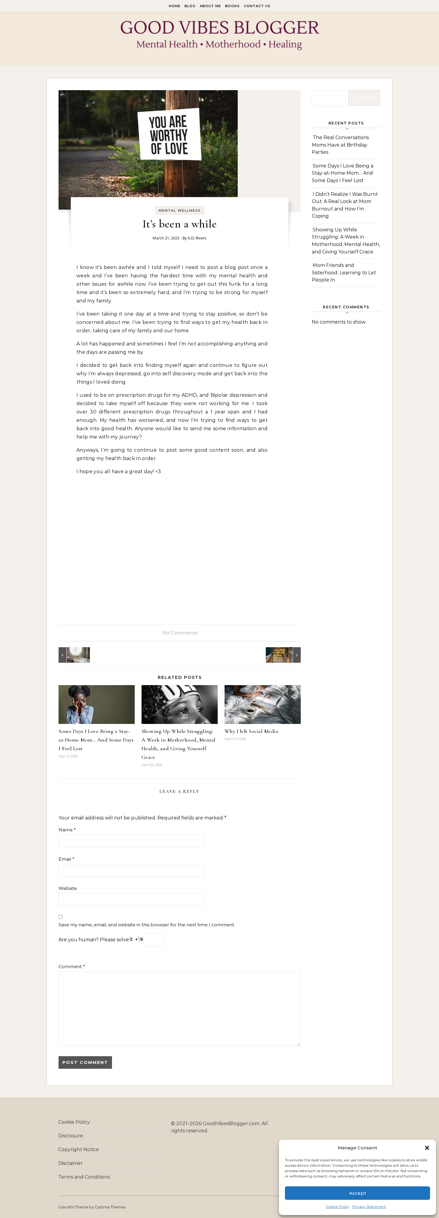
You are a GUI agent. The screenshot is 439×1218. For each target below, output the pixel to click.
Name (67, 830)
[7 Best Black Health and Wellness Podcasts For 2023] (287, 655)
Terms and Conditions (84, 1177)
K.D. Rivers (197, 238)
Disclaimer (70, 1163)
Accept (357, 1193)
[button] (427, 1148)
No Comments (179, 633)
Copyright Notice (78, 1149)
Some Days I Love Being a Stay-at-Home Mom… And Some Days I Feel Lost (96, 740)
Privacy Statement (369, 1206)
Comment (72, 966)
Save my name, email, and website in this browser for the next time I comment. (147, 925)
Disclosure (70, 1136)
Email (66, 859)
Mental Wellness (180, 210)
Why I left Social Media (252, 731)
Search (364, 98)
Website (68, 888)
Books (232, 6)
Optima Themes (110, 1207)
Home (174, 6)
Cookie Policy (337, 1206)
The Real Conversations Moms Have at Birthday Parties (340, 145)
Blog (190, 6)
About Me (210, 6)
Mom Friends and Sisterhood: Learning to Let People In (344, 272)
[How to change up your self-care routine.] (72, 655)
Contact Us (257, 6)
